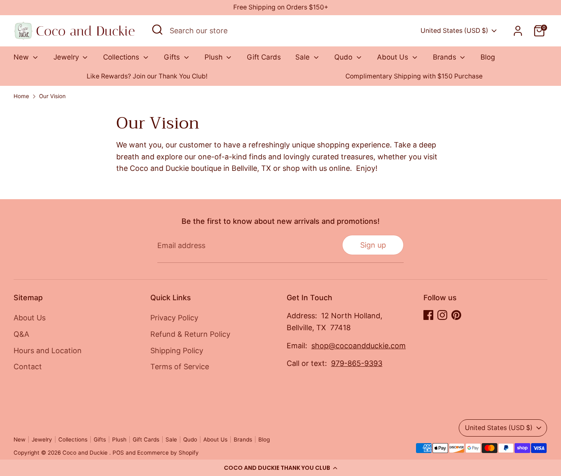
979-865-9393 (356, 363)
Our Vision (52, 96)
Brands (445, 57)
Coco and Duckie (85, 452)
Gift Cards (264, 57)
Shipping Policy (176, 350)
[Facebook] (428, 315)
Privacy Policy (174, 317)
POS (118, 452)
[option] (147, 76)
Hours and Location (48, 350)
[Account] (518, 31)
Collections (122, 57)
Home (21, 96)
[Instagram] (442, 315)
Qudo (344, 57)
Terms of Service (179, 366)
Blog (488, 57)
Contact (28, 366)
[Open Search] (157, 29)
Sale (303, 57)
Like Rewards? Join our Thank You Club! (147, 76)
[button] (280, 468)
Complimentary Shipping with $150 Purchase (414, 76)
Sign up (373, 245)
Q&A (21, 334)
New (22, 57)
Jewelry (67, 57)
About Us (393, 57)
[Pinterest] (456, 315)
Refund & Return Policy (190, 334)
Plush (215, 57)
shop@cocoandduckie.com (358, 345)
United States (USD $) (454, 30)
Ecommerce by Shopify (168, 452)
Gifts (173, 57)
